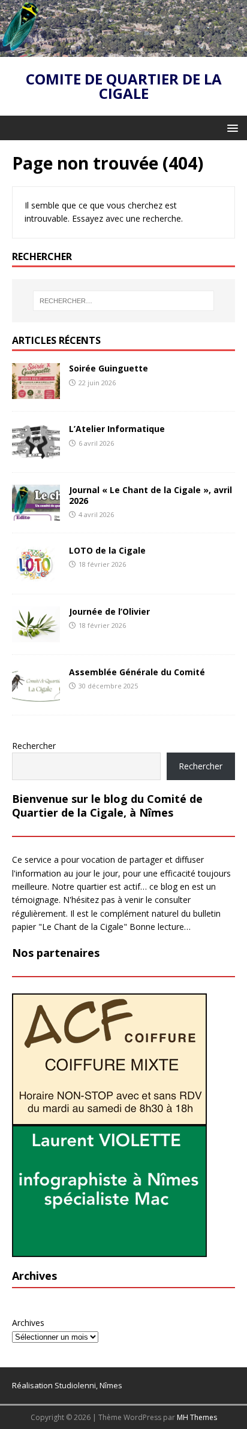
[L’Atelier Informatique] (36, 452)
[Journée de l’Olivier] (36, 635)
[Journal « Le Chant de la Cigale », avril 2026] (36, 513)
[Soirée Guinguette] (36, 392)
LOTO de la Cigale (107, 550)
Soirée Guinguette (108, 368)
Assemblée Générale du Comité (137, 672)
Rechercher (34, 745)
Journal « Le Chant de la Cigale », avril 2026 (150, 495)
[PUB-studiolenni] (109, 1250)
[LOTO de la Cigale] (36, 575)
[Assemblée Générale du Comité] (36, 696)
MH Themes (197, 1417)
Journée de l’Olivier (109, 611)
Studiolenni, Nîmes (88, 1385)
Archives (28, 1322)
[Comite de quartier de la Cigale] (123, 50)
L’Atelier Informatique (117, 428)
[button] (230, 127)
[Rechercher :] (123, 301)
